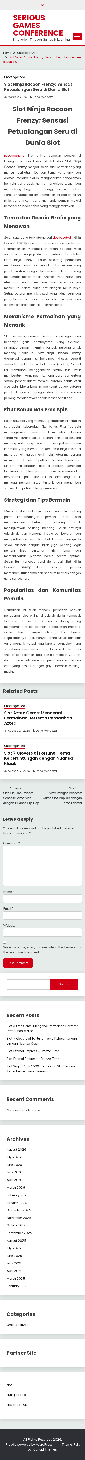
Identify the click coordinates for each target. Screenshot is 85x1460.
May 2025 (14, 1263)
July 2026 (14, 1157)
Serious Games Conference (38, 25)
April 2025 (14, 1271)
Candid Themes (45, 1449)
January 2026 (17, 1203)
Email (8, 908)
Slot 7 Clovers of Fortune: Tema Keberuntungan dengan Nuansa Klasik (38, 758)
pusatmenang (14, 155)
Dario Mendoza (43, 97)
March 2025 (16, 1278)
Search (64, 984)
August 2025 (16, 1240)
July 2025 (14, 1248)
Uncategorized (14, 77)
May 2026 (14, 1172)
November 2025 (19, 1218)
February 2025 (18, 1286)
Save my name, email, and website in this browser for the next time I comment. (42, 949)
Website (9, 925)
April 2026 (14, 1180)
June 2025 (14, 1255)
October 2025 (17, 1225)
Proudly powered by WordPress (29, 1444)
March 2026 (16, 1187)
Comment (11, 843)
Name (8, 892)
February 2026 (18, 1195)
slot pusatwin (62, 237)
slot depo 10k (17, 1404)
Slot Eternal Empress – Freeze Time (33, 1051)
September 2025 (19, 1233)
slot (9, 1385)
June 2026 (14, 1165)
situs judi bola (16, 1395)
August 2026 (16, 1149)
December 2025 (19, 1210)
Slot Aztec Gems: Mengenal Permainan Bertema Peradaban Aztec (38, 718)
